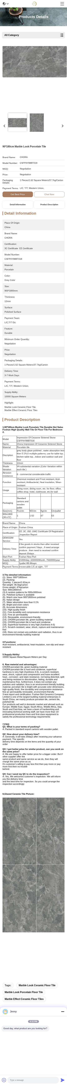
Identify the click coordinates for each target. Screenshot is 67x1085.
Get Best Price (18, 194)
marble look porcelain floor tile (24, 992)
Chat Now (49, 194)
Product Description (49, 205)
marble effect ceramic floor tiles (24, 999)
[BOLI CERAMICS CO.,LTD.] (34, 3)
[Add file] (4, 1080)
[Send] (62, 1080)
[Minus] (63, 1011)
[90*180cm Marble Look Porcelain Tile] (34, 78)
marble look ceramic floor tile (37, 985)
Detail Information (18, 205)
